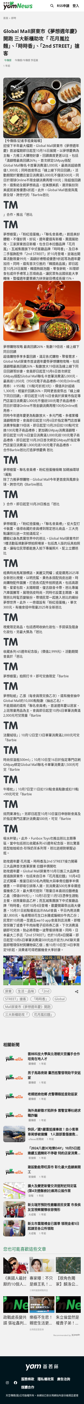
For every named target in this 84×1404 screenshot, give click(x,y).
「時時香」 (40, 999)
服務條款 (27, 1379)
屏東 (8, 991)
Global (60, 999)
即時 (13, 18)
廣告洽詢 (63, 1379)
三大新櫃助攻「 (16, 1014)
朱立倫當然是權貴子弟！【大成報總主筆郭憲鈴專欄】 (67, 1320)
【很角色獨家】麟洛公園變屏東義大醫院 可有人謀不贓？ (68, 1281)
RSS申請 (63, 5)
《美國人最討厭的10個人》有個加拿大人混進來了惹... (15, 1281)
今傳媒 (7, 60)
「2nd (44, 991)
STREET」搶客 (15, 999)
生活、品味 (26, 991)
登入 (76, 5)
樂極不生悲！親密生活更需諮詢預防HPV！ (41, 1320)
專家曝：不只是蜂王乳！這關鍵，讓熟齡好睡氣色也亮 (41, 1281)
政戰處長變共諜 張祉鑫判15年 (15, 1320)
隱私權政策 (46, 1379)
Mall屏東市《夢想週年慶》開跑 (28, 1006)
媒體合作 (27, 1387)
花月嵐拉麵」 (44, 1014)
